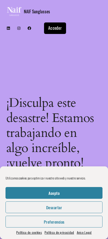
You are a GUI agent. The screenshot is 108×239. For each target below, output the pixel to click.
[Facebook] (29, 28)
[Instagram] (19, 28)
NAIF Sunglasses (37, 11)
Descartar (54, 207)
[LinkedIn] (8, 28)
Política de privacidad (59, 232)
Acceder (55, 28)
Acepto (54, 193)
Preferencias (54, 222)
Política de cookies (29, 232)
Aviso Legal (84, 232)
